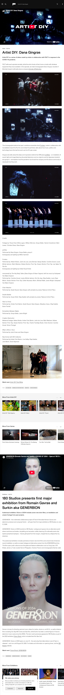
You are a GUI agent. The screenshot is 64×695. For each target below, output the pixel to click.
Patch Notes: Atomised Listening (10, 442)
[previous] (57, 398)
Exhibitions (4, 494)
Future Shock (17, 636)
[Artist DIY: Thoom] (48, 405)
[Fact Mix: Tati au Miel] (48, 434)
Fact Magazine (14, 4)
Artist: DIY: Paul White (16, 382)
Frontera (42, 145)
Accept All (30, 688)
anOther (47, 155)
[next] (60, 398)
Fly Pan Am (8, 387)
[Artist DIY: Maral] (29, 405)
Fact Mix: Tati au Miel (44, 442)
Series (3, 48)
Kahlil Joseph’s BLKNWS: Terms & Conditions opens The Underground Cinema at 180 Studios (47, 684)
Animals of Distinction (35, 69)
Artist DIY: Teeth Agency (8, 413)
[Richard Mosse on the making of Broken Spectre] (29, 434)
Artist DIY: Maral (25, 413)
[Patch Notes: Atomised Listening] (11, 434)
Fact (9, 48)
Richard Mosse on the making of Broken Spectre (29, 443)
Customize (10, 688)
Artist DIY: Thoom (43, 413)
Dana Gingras (33, 387)
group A (27, 387)
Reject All (20, 688)
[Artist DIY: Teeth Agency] (11, 405)
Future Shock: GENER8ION (18, 650)
